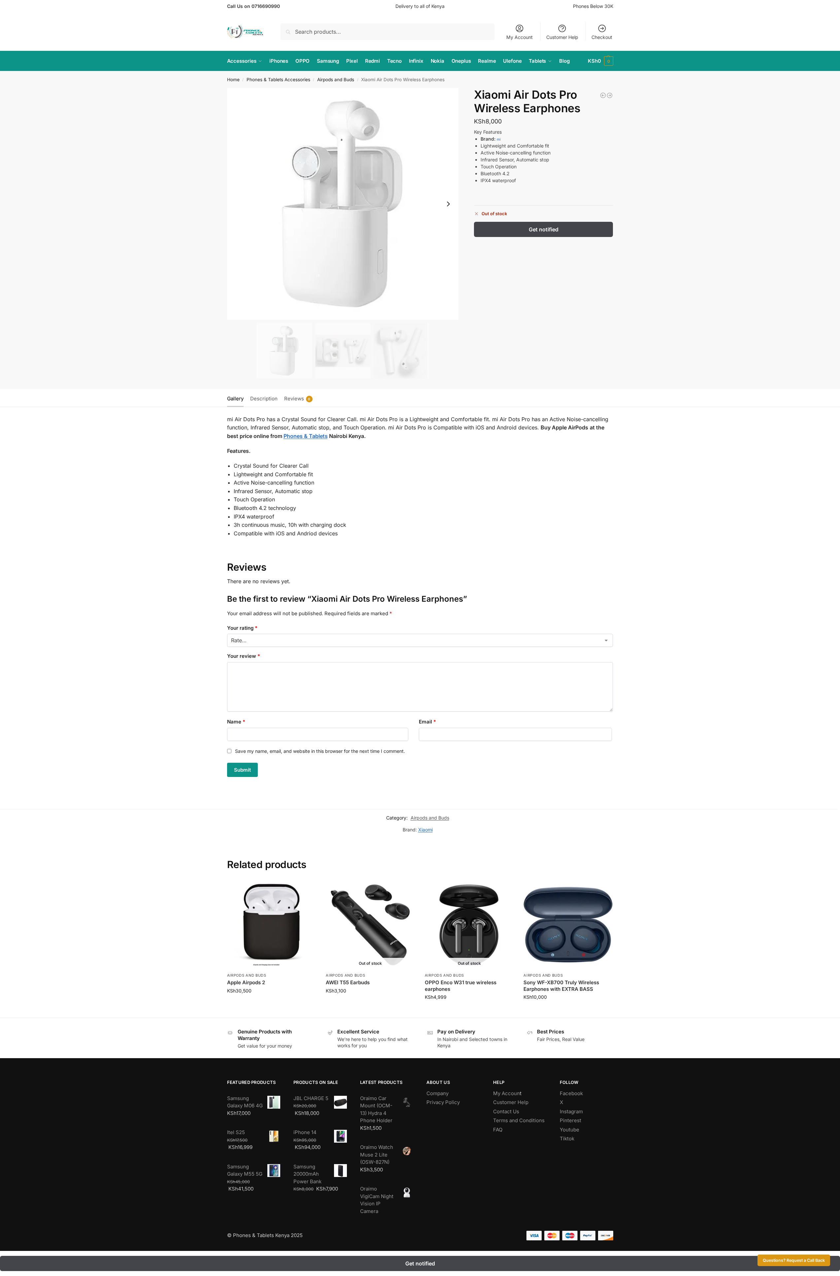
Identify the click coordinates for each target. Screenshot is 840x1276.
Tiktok (567, 1138)
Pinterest (570, 1120)
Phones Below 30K (593, 6)
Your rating (242, 628)
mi (499, 139)
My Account (519, 37)
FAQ (497, 1129)
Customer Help (562, 37)
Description (264, 398)
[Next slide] (448, 204)
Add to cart (271, 1004)
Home (233, 79)
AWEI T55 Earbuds (348, 982)
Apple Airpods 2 (246, 982)
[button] (600, 61)
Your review (243, 656)
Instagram (571, 1111)
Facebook (571, 1093)
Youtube (569, 1129)
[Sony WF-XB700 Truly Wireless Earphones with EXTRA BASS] (568, 924)
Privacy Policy (443, 1102)
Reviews (297, 398)
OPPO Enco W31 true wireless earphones (460, 985)
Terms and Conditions (519, 1120)
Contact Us (506, 1111)
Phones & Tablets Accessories (278, 79)
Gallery (235, 398)
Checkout (601, 37)
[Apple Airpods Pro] (603, 95)
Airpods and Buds (335, 79)
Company (437, 1093)
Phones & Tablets (306, 436)
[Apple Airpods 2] (609, 95)
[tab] (237, 398)
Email (427, 722)
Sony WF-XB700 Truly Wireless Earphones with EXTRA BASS (561, 985)
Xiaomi (425, 829)
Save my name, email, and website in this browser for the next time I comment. (320, 751)
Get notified (543, 229)
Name (236, 722)
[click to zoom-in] (343, 204)
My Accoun (506, 1093)
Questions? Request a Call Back (794, 1260)
